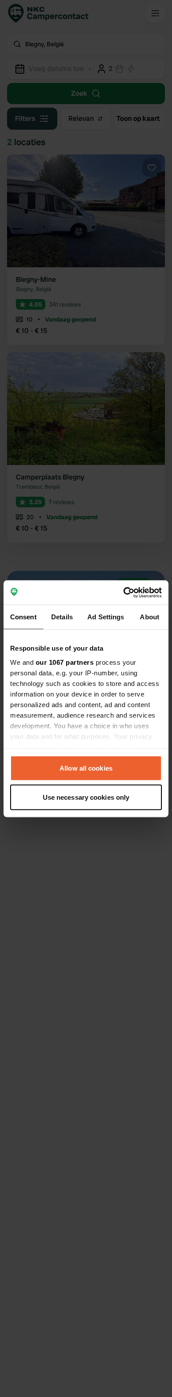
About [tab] (149, 617)
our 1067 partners (65, 662)
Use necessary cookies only (86, 797)
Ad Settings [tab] (105, 617)
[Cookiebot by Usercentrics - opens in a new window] (124, 592)
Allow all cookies (86, 768)
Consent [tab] (23, 617)
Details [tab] (62, 617)
